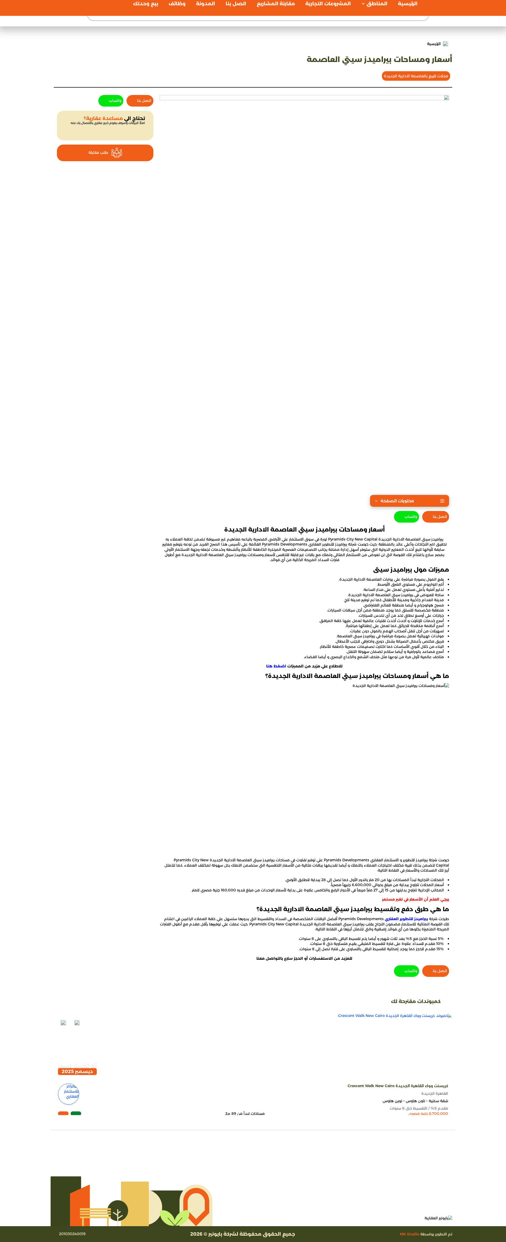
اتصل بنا (440, 516)
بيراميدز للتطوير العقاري (406, 918)
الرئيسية (434, 43)
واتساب (411, 516)
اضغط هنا (276, 666)
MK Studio (409, 1234)
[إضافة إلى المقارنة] (77, 1023)
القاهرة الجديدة (434, 1093)
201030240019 (72, 1233)
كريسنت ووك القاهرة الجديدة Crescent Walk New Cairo (398, 1085)
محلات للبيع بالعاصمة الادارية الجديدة (416, 76)
